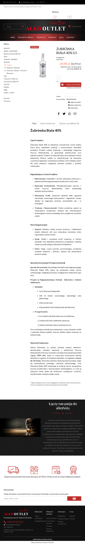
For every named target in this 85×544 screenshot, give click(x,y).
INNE (5, 90)
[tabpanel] (55, 253)
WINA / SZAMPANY (11, 51)
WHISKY (7, 48)
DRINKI (6, 87)
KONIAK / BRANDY (10, 59)
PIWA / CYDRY (9, 93)
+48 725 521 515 (11, 2)
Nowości (7, 98)
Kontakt (72, 516)
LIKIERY (7, 84)
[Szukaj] (22, 26)
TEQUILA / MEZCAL (11, 79)
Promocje (7, 101)
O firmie (72, 519)
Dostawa (49, 526)
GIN (5, 76)
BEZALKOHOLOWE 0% (12, 54)
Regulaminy (61, 516)
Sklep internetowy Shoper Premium (42, 542)
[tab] (34, 123)
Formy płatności (51, 518)
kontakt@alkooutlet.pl (28, 2)
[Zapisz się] (74, 498)
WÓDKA (7, 62)
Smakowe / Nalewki (13, 68)
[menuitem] (12, 37)
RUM (5, 57)
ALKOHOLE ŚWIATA (11, 82)
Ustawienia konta (40, 521)
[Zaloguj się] (79, 16)
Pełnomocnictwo (63, 519)
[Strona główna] (45, 25)
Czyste (9, 65)
